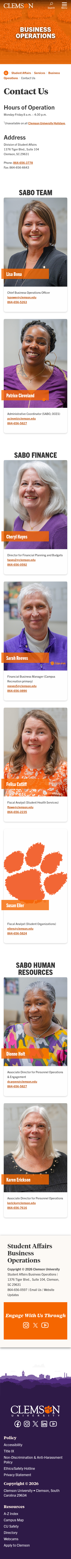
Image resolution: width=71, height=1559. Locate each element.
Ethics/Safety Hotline (19, 1468)
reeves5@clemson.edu (21, 686)
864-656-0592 (17, 564)
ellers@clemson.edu (20, 928)
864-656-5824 (17, 933)
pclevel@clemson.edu (21, 418)
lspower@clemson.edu (21, 297)
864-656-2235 (17, 812)
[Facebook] (17, 1425)
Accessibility (13, 1444)
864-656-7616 (17, 1207)
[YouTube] (45, 1327)
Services (39, 73)
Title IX (9, 1451)
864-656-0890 (17, 690)
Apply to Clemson (17, 1545)
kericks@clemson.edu (21, 1203)
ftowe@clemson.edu (20, 807)
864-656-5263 (17, 302)
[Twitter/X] (35, 1426)
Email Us (35, 1290)
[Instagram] (26, 1327)
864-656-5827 (17, 423)
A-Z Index (11, 1513)
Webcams (11, 1538)
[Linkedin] (44, 1425)
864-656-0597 (17, 1290)
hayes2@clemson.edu (21, 560)
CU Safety (11, 1526)
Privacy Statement (17, 1474)
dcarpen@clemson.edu (22, 1081)
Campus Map (14, 1520)
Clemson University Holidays (46, 123)
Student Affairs (21, 73)
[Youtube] (53, 1425)
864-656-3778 (23, 162)
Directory (10, 1532)
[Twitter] (35, 1327)
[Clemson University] (18, 7)
